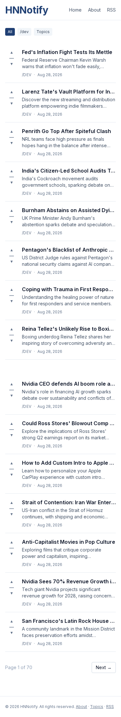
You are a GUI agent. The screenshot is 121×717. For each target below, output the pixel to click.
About (94, 10)
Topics (43, 31)
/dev (24, 31)
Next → (104, 667)
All (10, 31)
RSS (111, 10)
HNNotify (26, 10)
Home (75, 10)
